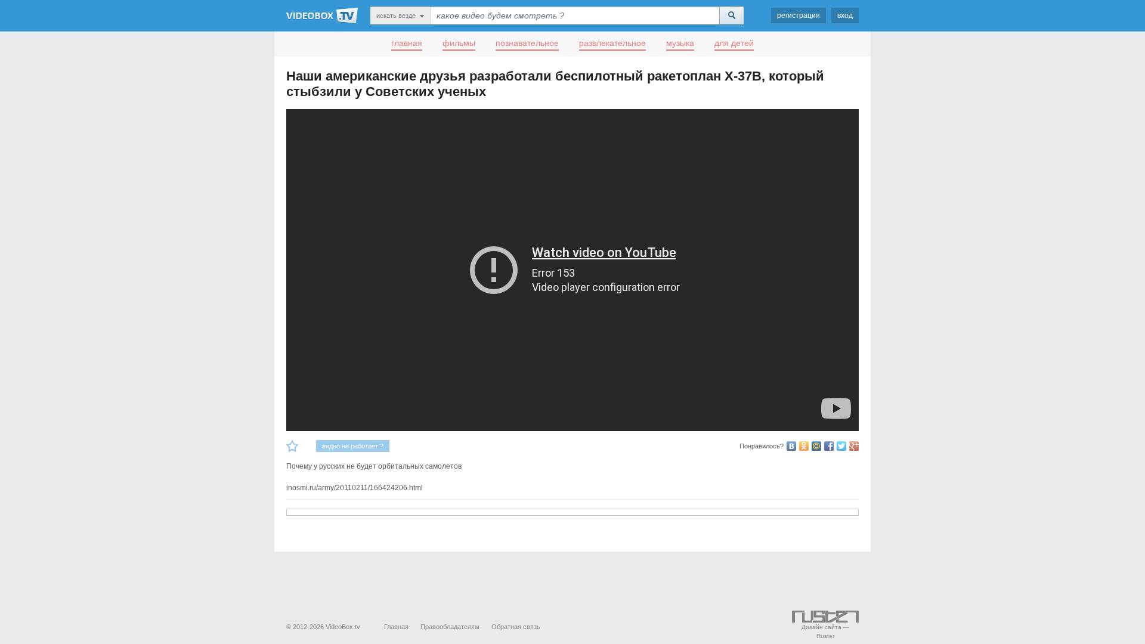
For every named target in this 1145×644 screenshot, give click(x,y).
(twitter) (841, 446)
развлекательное (612, 43)
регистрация (798, 15)
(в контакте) (791, 446)
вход (845, 15)
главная (406, 43)
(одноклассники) (804, 446)
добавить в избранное (292, 446)
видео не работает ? (352, 446)
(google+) (854, 446)
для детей (734, 43)
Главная (396, 626)
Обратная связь (515, 626)
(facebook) (829, 446)
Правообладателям (449, 626)
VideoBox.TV (322, 15)
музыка (680, 43)
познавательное (527, 43)
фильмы (458, 43)
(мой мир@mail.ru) (816, 446)
